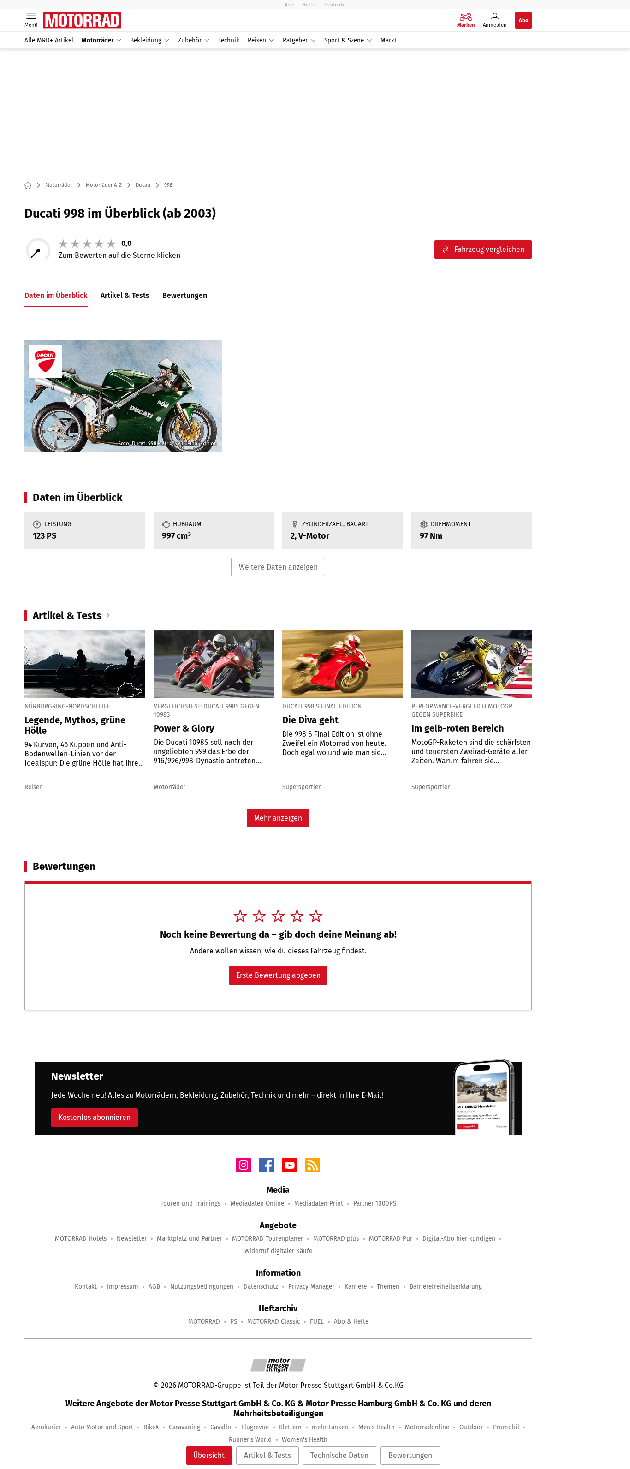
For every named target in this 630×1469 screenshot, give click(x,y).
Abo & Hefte (351, 1322)
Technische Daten (339, 1455)
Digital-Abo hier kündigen (458, 1239)
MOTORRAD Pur (390, 1239)
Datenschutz (261, 1287)
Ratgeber (295, 40)
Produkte (334, 4)
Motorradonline (427, 1427)
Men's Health (376, 1427)
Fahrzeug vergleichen (489, 249)
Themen (388, 1287)
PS (233, 1322)
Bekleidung (145, 40)
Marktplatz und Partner (189, 1239)
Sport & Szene (344, 40)
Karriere (356, 1287)
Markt (388, 40)
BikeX (151, 1427)
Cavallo (220, 1427)
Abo (289, 4)
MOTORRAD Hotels (81, 1239)
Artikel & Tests (267, 1455)
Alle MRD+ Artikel (48, 40)
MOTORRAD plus (336, 1239)
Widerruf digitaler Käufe (278, 1251)
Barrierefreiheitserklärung (446, 1287)
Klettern (290, 1427)
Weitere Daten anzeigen (278, 567)
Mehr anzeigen (278, 818)
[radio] (63, 243)
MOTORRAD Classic (273, 1322)
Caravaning (184, 1427)
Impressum (122, 1287)
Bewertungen (410, 1455)
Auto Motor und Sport (102, 1427)
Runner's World (250, 1440)
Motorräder (97, 40)
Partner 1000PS (374, 1203)
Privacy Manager (311, 1287)
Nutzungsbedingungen (201, 1287)
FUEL (317, 1322)
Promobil (506, 1427)
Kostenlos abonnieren (95, 1117)
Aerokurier (46, 1427)
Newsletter (132, 1239)
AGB (154, 1287)
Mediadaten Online (257, 1203)
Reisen (257, 40)
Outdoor (471, 1427)
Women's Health (304, 1440)
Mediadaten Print (318, 1203)
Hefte (308, 4)
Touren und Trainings (190, 1203)
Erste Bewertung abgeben (278, 975)
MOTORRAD (204, 1322)
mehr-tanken (330, 1427)
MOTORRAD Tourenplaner (267, 1239)
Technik (228, 40)
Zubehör (190, 40)
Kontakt (86, 1287)
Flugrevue (255, 1427)
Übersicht (209, 1455)
